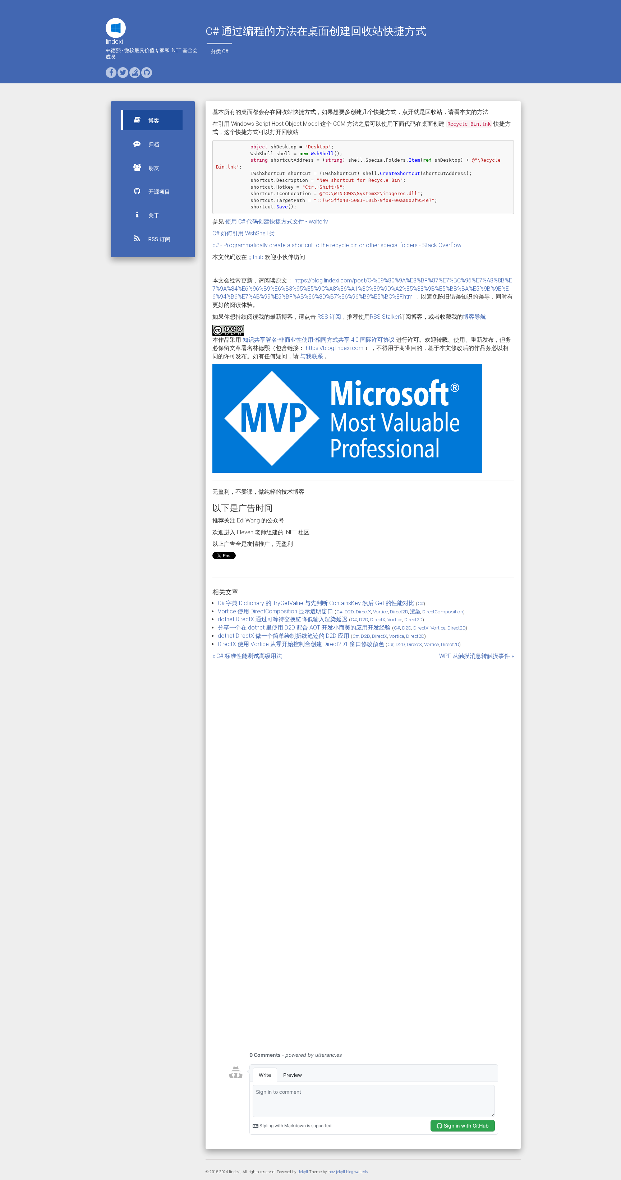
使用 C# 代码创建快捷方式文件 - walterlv (276, 221)
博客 (153, 120)
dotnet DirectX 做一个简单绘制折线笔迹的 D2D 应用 (283, 635)
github (255, 257)
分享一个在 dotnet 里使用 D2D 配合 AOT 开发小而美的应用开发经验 (304, 627)
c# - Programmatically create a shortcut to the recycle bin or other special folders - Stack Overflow (336, 245)
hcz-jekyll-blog (340, 1172)
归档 (153, 144)
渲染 (415, 611)
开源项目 (158, 192)
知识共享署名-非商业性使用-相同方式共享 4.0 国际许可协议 (319, 339)
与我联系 (311, 356)
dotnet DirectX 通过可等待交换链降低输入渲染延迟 (283, 619)
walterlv (361, 1172)
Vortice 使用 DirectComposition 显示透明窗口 (275, 611)
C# (225, 51)
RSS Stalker (385, 316)
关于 (153, 215)
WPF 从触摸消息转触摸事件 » (476, 656)
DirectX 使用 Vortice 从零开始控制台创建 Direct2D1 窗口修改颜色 (301, 644)
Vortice (380, 611)
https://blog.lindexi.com (334, 348)
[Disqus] (363, 750)
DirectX (363, 611)
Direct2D (399, 611)
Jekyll (303, 1172)
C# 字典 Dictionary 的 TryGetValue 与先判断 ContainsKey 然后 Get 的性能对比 (316, 603)
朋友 (153, 168)
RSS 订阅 (158, 239)
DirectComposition (442, 611)
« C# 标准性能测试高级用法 (247, 656)
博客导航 (474, 316)
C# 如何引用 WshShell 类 (243, 233)
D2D (349, 611)
